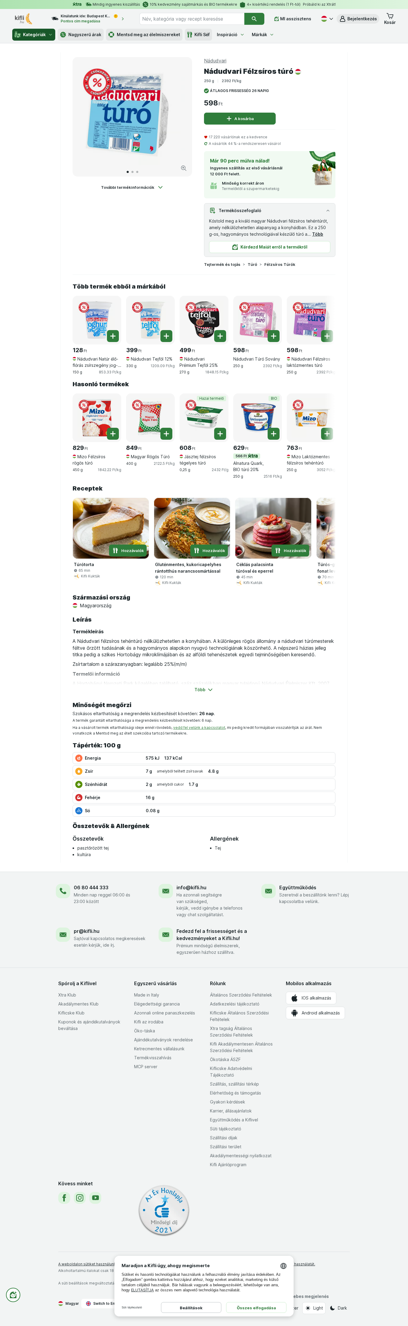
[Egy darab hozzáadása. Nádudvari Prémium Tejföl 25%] (220, 336)
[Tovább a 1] (128, 172)
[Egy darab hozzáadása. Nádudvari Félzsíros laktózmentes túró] (327, 336)
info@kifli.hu (191, 887)
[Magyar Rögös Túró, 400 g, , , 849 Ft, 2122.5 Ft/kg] (150, 417)
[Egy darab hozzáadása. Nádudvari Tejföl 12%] (166, 336)
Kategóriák (34, 34)
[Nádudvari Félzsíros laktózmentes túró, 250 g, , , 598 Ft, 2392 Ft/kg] (311, 320)
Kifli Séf (202, 34)
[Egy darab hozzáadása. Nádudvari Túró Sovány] (274, 336)
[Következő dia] (181, 117)
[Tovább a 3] (137, 172)
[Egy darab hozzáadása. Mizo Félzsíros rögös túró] (113, 434)
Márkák (259, 34)
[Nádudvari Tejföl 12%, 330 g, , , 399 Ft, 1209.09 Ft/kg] (150, 320)
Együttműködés (297, 887)
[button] (358, 19)
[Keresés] (254, 19)
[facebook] (64, 1198)
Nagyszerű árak (84, 34)
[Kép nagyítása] (183, 168)
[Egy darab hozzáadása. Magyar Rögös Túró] (166, 434)
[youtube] (95, 1198)
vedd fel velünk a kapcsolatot (199, 727)
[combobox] (191, 19)
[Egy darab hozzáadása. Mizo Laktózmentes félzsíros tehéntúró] (327, 434)
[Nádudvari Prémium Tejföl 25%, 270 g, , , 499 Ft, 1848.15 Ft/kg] (204, 320)
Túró (252, 264)
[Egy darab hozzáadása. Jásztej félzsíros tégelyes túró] (220, 434)
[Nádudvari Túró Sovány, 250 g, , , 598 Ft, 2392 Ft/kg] (257, 320)
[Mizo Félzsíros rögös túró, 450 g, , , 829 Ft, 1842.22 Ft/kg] (97, 417)
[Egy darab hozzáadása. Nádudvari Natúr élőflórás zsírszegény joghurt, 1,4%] (113, 336)
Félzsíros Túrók (279, 264)
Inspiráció (227, 34)
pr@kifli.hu (86, 931)
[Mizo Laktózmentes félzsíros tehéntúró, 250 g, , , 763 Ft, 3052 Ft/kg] (311, 417)
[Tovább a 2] (132, 172)
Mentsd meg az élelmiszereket (148, 34)
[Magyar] (326, 19)
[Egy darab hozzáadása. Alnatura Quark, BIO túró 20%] (274, 434)
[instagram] (80, 1198)
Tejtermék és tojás (222, 264)
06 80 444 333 (91, 887)
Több (317, 234)
